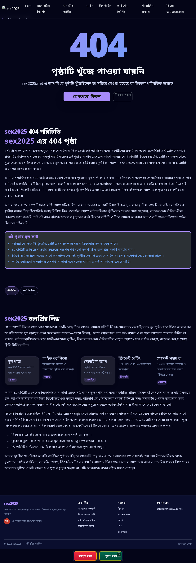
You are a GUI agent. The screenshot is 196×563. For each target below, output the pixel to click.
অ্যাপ (120, 520)
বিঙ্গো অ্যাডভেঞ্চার (175, 9)
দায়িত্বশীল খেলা (86, 526)
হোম (28, 6)
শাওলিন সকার (148, 9)
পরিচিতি (11, 290)
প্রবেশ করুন (124, 514)
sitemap (122, 532)
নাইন (90, 6)
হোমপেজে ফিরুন (87, 96)
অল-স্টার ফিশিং (43, 9)
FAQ (120, 526)
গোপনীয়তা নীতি (86, 520)
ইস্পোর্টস (105, 6)
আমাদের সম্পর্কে (86, 509)
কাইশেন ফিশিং (122, 9)
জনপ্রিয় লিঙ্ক (29, 290)
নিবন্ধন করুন (123, 95)
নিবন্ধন (121, 509)
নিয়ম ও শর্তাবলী (86, 514)
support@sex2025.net (169, 509)
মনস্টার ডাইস (68, 9)
